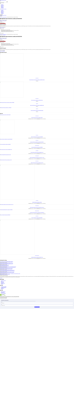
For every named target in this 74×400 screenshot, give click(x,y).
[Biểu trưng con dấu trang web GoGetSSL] (37, 295)
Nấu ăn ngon (2, 12)
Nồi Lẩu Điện (37, 200)
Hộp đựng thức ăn (5, 34)
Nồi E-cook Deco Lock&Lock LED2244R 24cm (37, 100)
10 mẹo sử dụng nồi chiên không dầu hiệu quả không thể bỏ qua (7, 270)
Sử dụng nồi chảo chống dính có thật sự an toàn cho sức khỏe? (7, 272)
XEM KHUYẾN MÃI (2, 23)
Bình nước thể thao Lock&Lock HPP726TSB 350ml (37, 110)
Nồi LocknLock (37, 98)
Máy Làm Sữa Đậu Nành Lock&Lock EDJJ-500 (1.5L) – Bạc (37, 157)
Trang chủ (1, 34)
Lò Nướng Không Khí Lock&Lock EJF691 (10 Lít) (37, 257)
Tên (1, 304)
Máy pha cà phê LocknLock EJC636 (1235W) (37, 117)
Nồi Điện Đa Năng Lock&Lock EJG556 (37, 202)
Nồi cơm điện (37, 150)
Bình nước (37, 103)
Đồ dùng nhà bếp (37, 205)
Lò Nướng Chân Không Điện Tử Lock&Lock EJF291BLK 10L (37, 212)
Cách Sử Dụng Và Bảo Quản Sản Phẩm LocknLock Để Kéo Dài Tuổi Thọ (8, 267)
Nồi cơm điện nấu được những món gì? (4, 265)
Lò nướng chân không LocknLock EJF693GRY (37, 147)
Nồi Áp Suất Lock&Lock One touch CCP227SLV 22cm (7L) (37, 207)
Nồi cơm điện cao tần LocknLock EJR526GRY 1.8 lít (37, 152)
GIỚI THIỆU (2, 13)
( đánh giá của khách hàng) (3, 38)
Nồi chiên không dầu (37, 145)
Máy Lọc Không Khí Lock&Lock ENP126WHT (37, 217)
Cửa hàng (2, 10)
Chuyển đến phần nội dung (3, 0)
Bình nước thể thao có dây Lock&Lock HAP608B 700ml (37, 105)
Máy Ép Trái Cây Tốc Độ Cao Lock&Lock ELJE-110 (37, 162)
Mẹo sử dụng (2, 11)
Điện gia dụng (37, 140)
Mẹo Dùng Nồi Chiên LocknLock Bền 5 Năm (5, 274)
